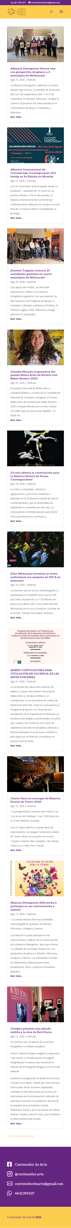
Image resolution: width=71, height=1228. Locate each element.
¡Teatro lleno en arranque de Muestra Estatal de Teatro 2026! (35, 800)
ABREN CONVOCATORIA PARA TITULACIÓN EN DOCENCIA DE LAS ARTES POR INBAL (34, 674)
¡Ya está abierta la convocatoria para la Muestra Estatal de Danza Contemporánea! (34, 476)
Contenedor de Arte (31, 1165)
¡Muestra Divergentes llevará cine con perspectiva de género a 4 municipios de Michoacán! (32, 72)
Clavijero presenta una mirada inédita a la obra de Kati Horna (31, 1030)
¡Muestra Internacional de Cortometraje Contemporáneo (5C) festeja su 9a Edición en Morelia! (33, 173)
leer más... (16, 116)
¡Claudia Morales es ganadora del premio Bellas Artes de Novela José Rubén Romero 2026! (33, 375)
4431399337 (25, 1194)
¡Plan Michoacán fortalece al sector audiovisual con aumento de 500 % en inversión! (35, 577)
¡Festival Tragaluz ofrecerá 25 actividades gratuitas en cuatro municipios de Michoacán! (31, 274)
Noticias (31, 79)
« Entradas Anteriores (20, 1136)
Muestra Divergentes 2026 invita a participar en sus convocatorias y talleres (33, 906)
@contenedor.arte (29, 1174)
